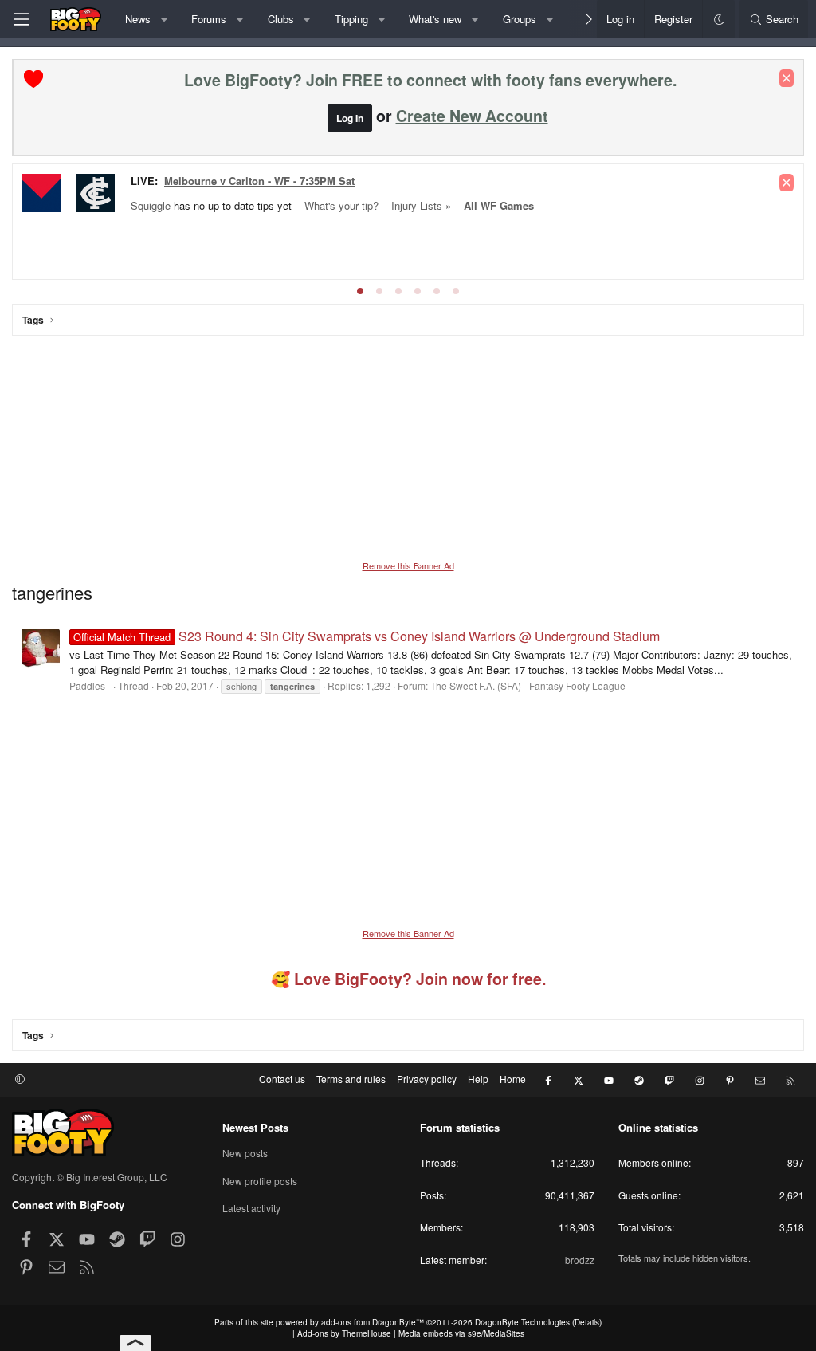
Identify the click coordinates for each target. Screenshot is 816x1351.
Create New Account (472, 115)
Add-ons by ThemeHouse (344, 1333)
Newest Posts (255, 1127)
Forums (208, 18)
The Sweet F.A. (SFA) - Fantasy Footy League (528, 685)
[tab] (360, 291)
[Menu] (20, 19)
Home (513, 1078)
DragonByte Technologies (522, 1322)
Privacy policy (427, 1078)
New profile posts (259, 1181)
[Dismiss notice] (786, 78)
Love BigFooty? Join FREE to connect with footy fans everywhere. (430, 80)
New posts (245, 1153)
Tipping (351, 18)
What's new (435, 18)
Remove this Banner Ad (408, 565)
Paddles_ (90, 685)
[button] (163, 19)
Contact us (282, 1078)
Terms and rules (351, 1078)
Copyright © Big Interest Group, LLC (89, 1177)
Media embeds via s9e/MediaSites (461, 1333)
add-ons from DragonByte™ (372, 1322)
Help (478, 1078)
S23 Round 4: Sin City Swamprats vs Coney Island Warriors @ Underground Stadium (366, 636)
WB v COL (101, 203)
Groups (519, 18)
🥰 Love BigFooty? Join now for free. (408, 978)
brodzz (579, 1259)
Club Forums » (200, 182)
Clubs (281, 18)
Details (587, 1322)
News (138, 18)
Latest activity (251, 1208)
